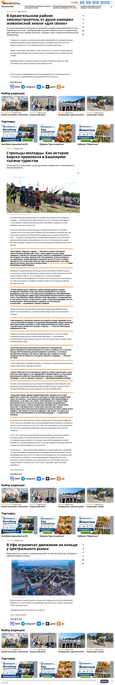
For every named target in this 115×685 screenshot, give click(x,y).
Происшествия (7, 7)
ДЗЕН (95, 2)
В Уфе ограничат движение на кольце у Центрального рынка (38, 7)
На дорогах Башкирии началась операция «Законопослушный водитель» (90, 7)
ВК (82, 2)
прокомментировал (58, 263)
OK (88, 2)
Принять (104, 681)
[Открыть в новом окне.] (15, 87)
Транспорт (10, 540)
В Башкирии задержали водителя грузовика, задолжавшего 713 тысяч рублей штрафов (65, 7)
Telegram (105, 2)
